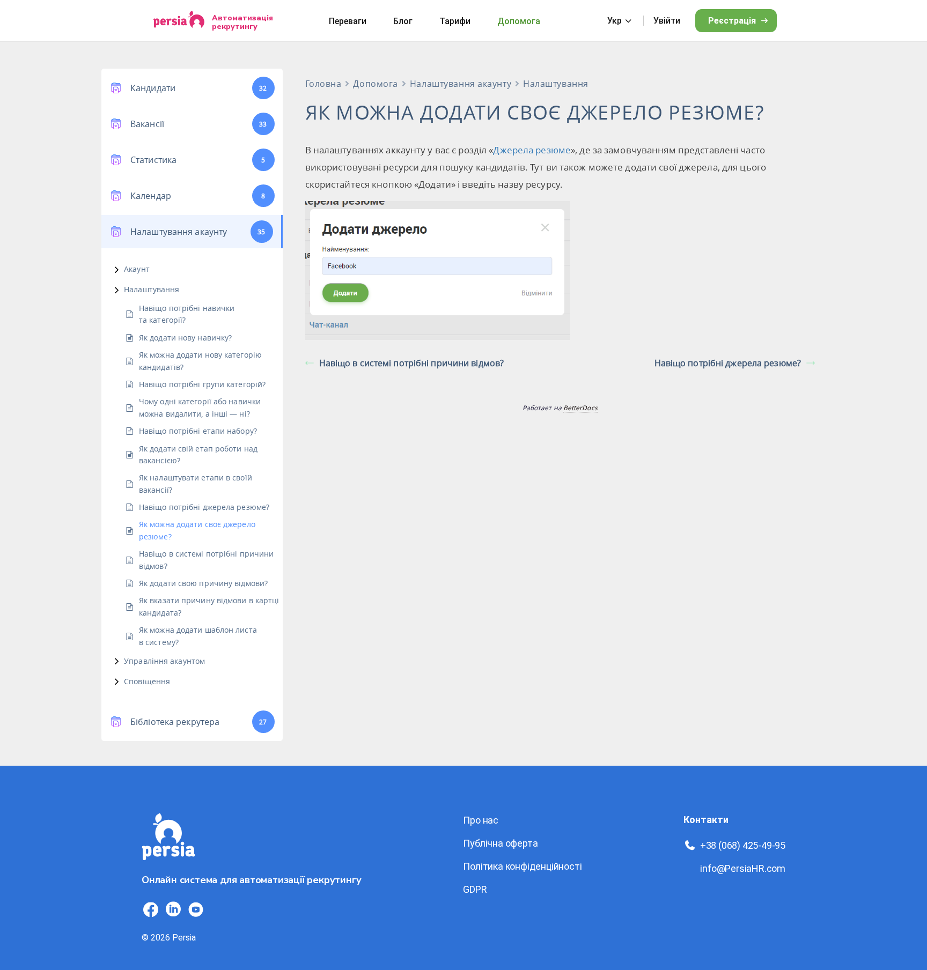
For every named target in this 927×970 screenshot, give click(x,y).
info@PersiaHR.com (742, 868)
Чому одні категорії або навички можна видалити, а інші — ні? (200, 407)
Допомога (518, 21)
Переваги (347, 21)
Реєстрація (732, 21)
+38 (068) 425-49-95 (742, 845)
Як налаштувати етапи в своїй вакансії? (195, 483)
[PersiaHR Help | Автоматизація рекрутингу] (168, 866)
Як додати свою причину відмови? (203, 583)
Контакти (706, 819)
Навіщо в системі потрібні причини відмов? (206, 560)
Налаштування (151, 289)
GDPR (475, 889)
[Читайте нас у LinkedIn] (173, 909)
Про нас (480, 820)
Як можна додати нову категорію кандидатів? (200, 361)
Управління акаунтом (164, 661)
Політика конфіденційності (522, 866)
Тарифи (454, 21)
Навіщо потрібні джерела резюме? (204, 507)
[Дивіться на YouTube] (196, 909)
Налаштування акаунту (460, 83)
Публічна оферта (500, 843)
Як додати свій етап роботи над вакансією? (198, 454)
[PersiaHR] (178, 21)
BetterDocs (580, 407)
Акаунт (137, 269)
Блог (403, 21)
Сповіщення (147, 681)
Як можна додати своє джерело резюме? (197, 530)
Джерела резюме (532, 150)
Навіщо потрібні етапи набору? (198, 431)
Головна (323, 83)
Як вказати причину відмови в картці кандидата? (209, 606)
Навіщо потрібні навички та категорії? (186, 314)
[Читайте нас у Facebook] (151, 909)
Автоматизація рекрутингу (242, 22)
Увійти (666, 21)
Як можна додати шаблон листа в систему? (198, 636)
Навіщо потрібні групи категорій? (202, 384)
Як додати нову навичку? (185, 337)
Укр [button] (614, 21)
